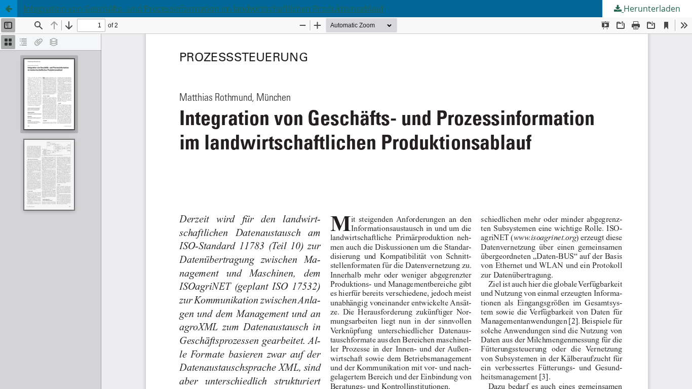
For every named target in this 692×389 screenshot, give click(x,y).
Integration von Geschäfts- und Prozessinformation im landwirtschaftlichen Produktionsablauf (203, 8)
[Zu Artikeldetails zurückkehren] (8, 8)
